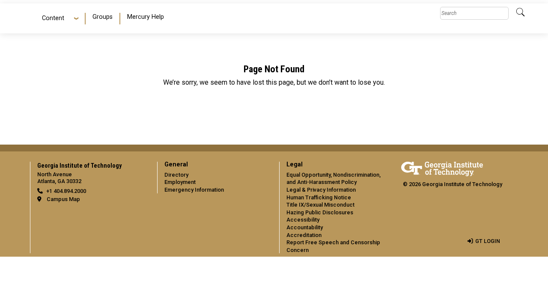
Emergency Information (194, 190)
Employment (180, 182)
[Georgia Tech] (442, 167)
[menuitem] (103, 18)
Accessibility (302, 219)
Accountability (304, 227)
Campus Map (63, 199)
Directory (176, 175)
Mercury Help (145, 17)
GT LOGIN (487, 241)
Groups (102, 17)
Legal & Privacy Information (321, 190)
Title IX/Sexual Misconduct (320, 204)
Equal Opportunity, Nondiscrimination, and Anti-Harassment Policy (333, 179)
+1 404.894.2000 (66, 191)
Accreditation (304, 235)
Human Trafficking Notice (318, 197)
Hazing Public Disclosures (319, 212)
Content (53, 18)
